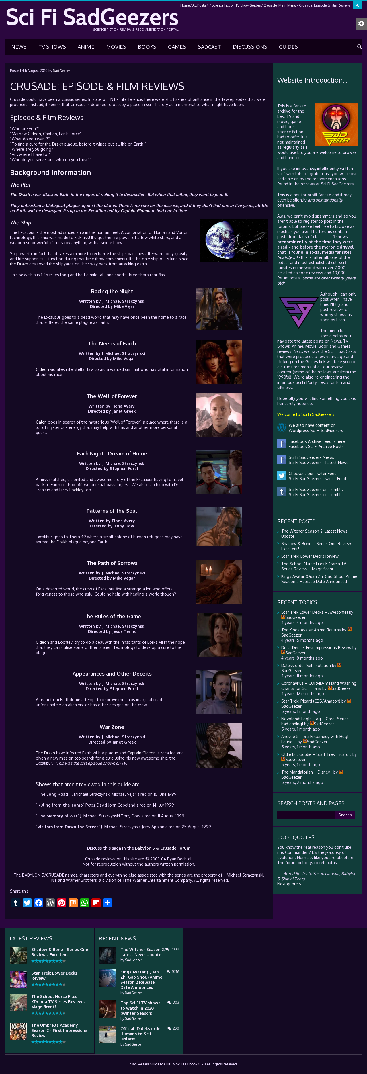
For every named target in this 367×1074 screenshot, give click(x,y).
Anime (86, 47)
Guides (288, 47)
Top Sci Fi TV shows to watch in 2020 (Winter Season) (140, 1008)
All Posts (199, 5)
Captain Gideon (135, 210)
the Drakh (54, 144)
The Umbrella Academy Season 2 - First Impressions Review (59, 1030)
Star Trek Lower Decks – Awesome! (314, 612)
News (19, 47)
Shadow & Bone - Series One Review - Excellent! (59, 952)
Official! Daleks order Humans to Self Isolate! (141, 1033)
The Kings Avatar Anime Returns (311, 629)
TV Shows (52, 47)
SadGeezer (61, 71)
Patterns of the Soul (112, 511)
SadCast (209, 47)
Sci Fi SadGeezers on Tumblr (314, 494)
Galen (41, 422)
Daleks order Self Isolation (306, 665)
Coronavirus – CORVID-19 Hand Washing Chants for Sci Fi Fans (318, 686)
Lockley (76, 489)
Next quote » (289, 883)
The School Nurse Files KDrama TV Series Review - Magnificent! (58, 1001)
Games (177, 47)
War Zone (112, 727)
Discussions (250, 47)
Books (147, 47)
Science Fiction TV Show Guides (236, 5)
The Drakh (20, 194)
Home (185, 5)
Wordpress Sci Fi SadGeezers (314, 430)
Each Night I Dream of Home (112, 453)
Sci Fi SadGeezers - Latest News (317, 462)
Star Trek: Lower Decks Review (310, 556)
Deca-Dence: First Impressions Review (316, 647)
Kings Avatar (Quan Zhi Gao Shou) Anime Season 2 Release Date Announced (319, 579)
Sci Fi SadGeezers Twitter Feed (316, 478)
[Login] (357, 5)
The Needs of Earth (112, 343)
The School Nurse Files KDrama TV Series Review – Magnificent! (313, 566)
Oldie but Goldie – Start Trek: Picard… (316, 754)
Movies (116, 47)
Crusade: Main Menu (279, 5)
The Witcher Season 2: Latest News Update (142, 952)
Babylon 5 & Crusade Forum (163, 848)
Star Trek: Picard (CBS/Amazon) (310, 701)
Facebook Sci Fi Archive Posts (315, 446)
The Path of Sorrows (112, 563)
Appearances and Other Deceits (112, 673)
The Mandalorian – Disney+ (306, 772)
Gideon (34, 133)
